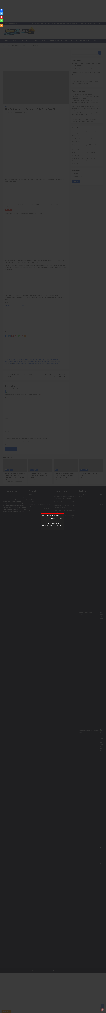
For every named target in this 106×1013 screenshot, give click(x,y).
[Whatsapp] (1, 20)
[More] (1, 25)
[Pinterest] (1, 17)
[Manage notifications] (102, 1009)
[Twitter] (1, 13)
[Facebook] (1, 10)
